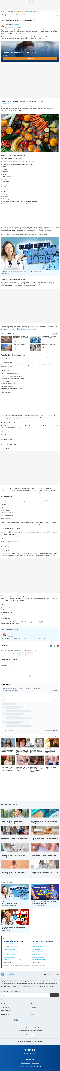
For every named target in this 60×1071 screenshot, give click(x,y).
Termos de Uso (34, 1011)
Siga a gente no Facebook (53, 974)
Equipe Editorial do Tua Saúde (15, 27)
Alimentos (14, 18)
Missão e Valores (34, 1004)
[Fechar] (32, 1)
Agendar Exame (19, 11)
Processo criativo (5, 1007)
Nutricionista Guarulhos (9, 957)
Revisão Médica (34, 1007)
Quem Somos (4, 1004)
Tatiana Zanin (11, 633)
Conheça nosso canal (45, 974)
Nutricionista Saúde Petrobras (39, 959)
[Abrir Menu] (2, 15)
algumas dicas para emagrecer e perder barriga (23, 329)
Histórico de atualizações (9, 660)
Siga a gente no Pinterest (58, 974)
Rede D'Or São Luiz (25, 1063)
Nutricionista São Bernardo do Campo (13, 959)
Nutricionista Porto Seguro (38, 951)
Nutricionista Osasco (9, 951)
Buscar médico (11, 11)
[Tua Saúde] (8, 15)
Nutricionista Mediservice (38, 949)
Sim (21, 654)
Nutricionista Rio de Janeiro (10, 946)
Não (30, 654)
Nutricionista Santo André (10, 949)
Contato (33, 1014)
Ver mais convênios (35, 962)
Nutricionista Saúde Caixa (38, 957)
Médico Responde (29, 11)
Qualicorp (39, 1066)
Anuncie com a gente (6, 1014)
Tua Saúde (3, 11)
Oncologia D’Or (35, 1063)
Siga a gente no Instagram (49, 974)
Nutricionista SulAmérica (38, 944)
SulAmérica (21, 1066)
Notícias (36, 11)
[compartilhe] (51, 646)
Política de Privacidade (6, 1011)
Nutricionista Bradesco (37, 946)
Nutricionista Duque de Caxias (11, 954)
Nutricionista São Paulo (9, 944)
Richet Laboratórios (30, 1066)
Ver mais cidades (7, 962)
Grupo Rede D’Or (37, 1041)
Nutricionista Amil (36, 954)
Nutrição (9, 18)
